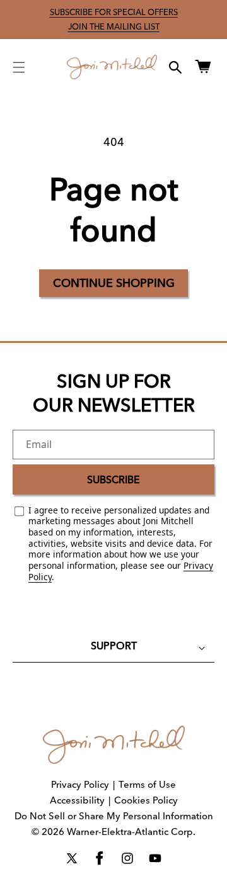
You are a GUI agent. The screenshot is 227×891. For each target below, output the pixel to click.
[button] (19, 67)
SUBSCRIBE (113, 479)
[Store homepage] (114, 745)
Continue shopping (114, 283)
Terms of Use (147, 784)
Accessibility (77, 800)
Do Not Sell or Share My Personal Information (114, 816)
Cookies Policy (146, 800)
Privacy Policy (80, 784)
